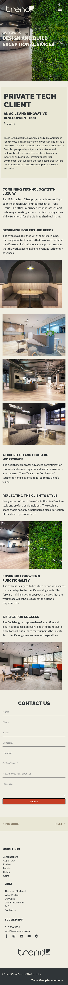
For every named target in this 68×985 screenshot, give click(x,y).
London (7, 868)
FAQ (7, 906)
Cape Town (9, 860)
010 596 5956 (12, 927)
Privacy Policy (35, 974)
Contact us (10, 910)
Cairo (6, 875)
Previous (12, 824)
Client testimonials (15, 902)
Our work (10, 898)
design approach (33, 594)
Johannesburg (10, 856)
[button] (60, 9)
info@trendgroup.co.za (17, 930)
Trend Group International (47, 980)
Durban (7, 864)
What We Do (12, 894)
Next (59, 824)
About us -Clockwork (16, 891)
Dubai (6, 871)
